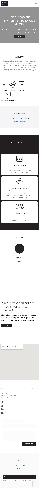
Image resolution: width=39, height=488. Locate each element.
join (7, 325)
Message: (5, 430)
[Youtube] (2, 413)
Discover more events (19, 121)
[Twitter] (2, 405)
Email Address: (29, 418)
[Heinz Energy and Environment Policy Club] (4, 3)
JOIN (19, 36)
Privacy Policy (32, 480)
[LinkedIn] (2, 409)
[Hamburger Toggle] (36, 3)
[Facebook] (2, 402)
